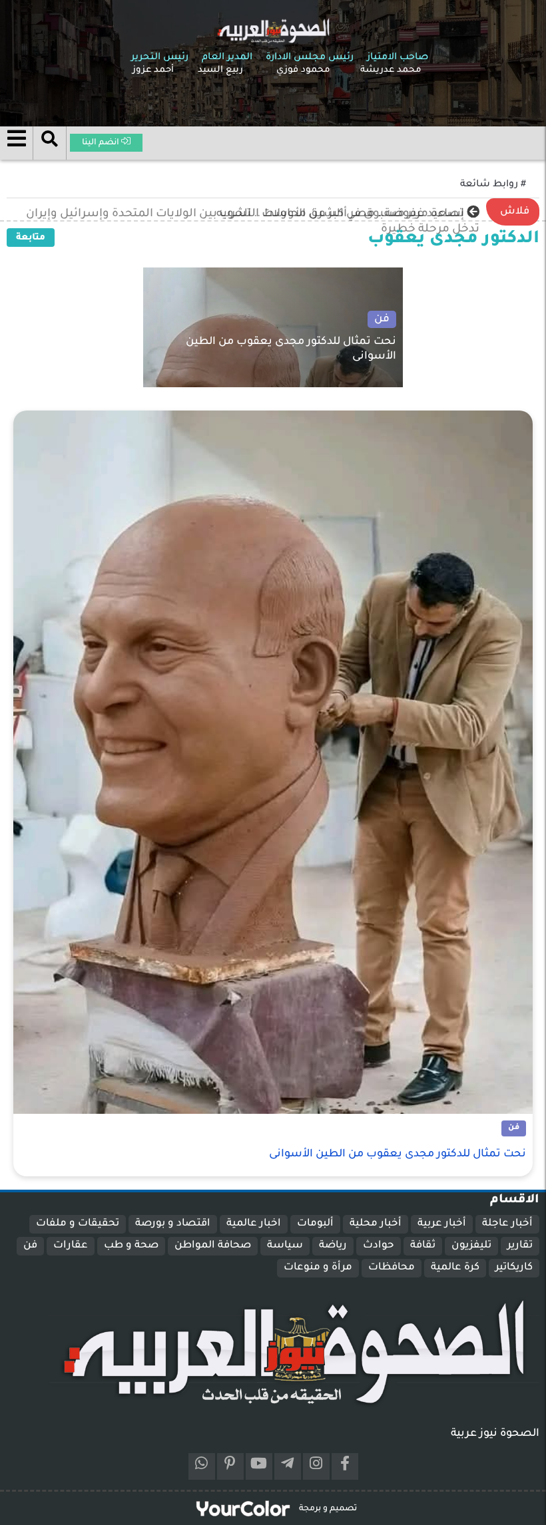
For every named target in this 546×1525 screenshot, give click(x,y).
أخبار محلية (376, 1224)
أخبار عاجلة (507, 1224)
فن (30, 1246)
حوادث (378, 1246)
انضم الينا (101, 143)
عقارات (70, 1246)
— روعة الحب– (430, 214)
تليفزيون (471, 1246)
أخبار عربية (441, 1224)
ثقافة (422, 1246)
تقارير (520, 1246)
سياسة (285, 1246)
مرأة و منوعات (318, 1267)
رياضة (333, 1246)
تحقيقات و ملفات (77, 1224)
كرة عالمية (455, 1267)
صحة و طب (131, 1246)
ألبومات (315, 1224)
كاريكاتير (514, 1267)
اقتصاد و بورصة (172, 1224)
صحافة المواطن (212, 1246)
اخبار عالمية (253, 1224)
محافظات (391, 1267)
